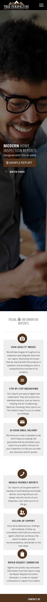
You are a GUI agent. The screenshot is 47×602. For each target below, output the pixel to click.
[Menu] (40, 5)
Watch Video (17, 171)
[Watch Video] (7, 171)
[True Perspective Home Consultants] (19, 5)
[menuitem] (40, 5)
